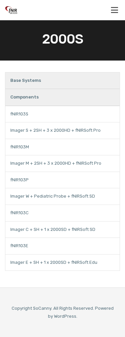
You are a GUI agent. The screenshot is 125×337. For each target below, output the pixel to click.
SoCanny (42, 308)
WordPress (65, 316)
